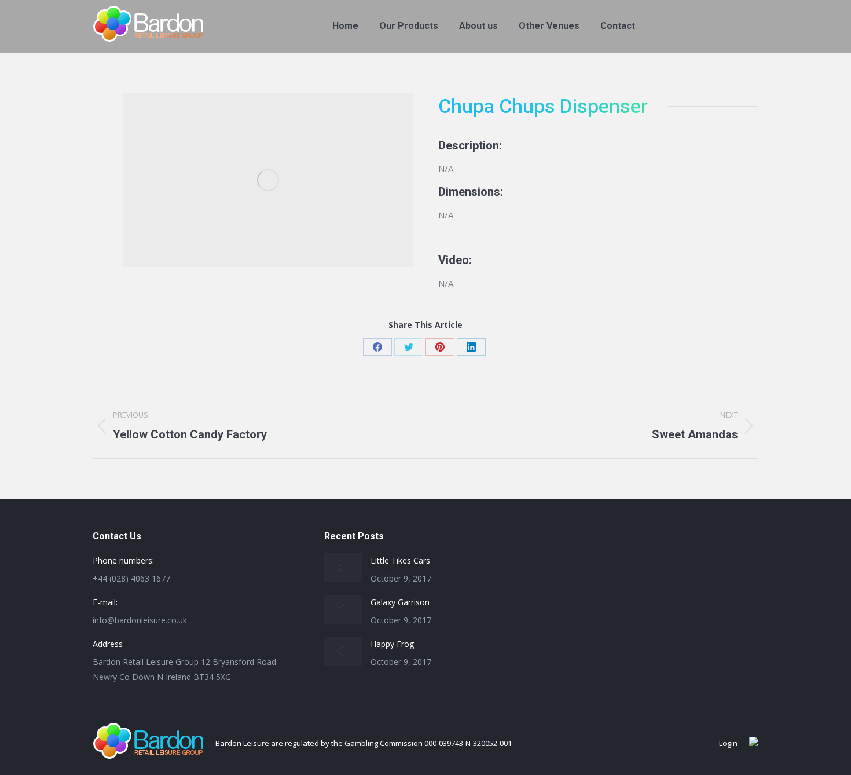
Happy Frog (392, 643)
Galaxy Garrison (400, 602)
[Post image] (343, 567)
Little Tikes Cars (400, 560)
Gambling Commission (383, 743)
